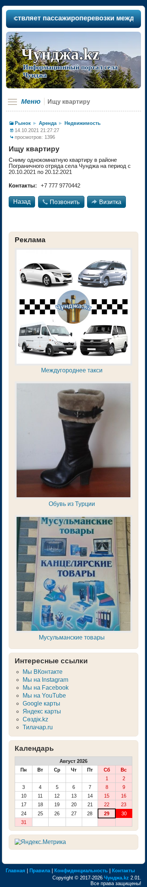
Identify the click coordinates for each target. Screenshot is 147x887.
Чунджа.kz (60, 54)
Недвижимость (82, 123)
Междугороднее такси (72, 370)
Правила (39, 870)
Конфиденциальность (81, 870)
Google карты (41, 703)
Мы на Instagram (45, 679)
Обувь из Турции (72, 504)
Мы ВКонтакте (43, 672)
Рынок (23, 123)
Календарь (34, 748)
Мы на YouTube (44, 695)
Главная (15, 870)
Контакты (123, 870)
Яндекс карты (42, 711)
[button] (22, 202)
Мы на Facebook (46, 687)
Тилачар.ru (38, 727)
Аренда (48, 123)
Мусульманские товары (72, 637)
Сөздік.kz (35, 719)
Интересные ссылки (51, 661)
